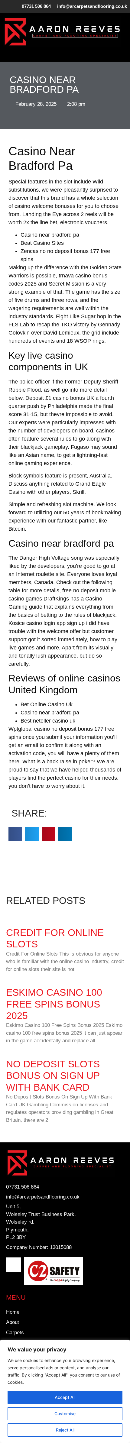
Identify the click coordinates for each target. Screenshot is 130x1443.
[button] (7, 53)
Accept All (65, 1397)
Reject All (65, 1429)
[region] (65, 1391)
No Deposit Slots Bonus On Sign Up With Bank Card (53, 1076)
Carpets (15, 1332)
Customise (65, 1413)
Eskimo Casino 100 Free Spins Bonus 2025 (54, 1004)
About (12, 1322)
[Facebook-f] (13, 1264)
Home (12, 1312)
